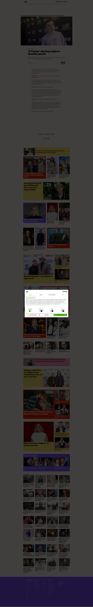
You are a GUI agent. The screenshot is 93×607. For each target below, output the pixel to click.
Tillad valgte (46, 314)
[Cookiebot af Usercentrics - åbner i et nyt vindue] (63, 291)
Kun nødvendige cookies (32, 314)
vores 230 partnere (31, 299)
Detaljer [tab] (41, 294)
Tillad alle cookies (60, 314)
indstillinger (64, 302)
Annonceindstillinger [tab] (52, 294)
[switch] (41, 311)
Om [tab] (62, 294)
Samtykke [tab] (30, 294)
